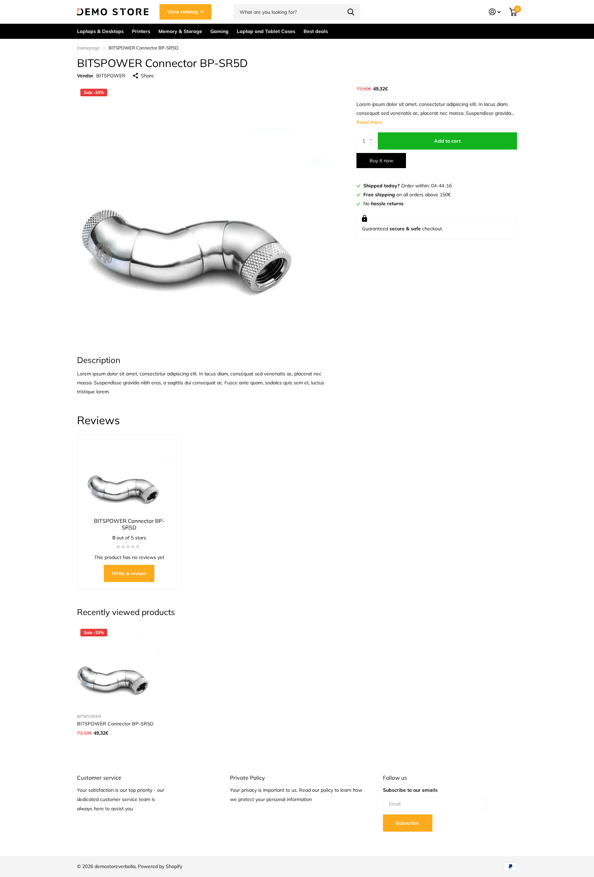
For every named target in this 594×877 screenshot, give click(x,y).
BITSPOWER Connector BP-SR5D (115, 724)
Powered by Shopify (160, 866)
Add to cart (447, 141)
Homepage (88, 48)
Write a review (129, 573)
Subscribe (408, 823)
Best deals (316, 31)
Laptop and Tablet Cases (266, 31)
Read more (369, 122)
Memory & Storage (180, 31)
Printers (141, 31)
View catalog (183, 12)
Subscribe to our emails (410, 790)
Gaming (219, 31)
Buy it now (381, 160)
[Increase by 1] (372, 135)
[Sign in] (495, 12)
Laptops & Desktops (100, 31)
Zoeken (350, 12)
